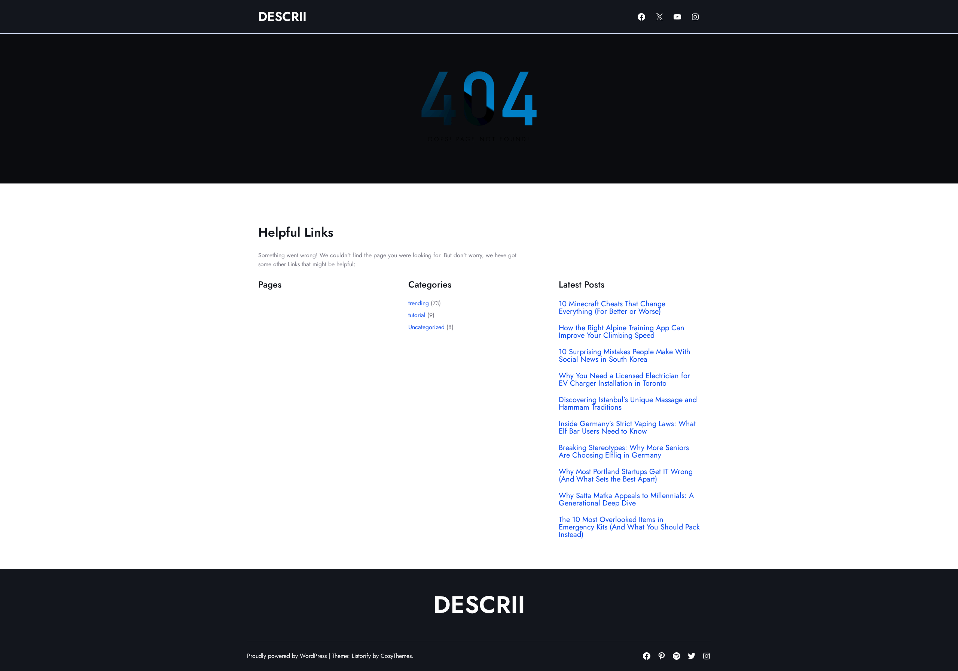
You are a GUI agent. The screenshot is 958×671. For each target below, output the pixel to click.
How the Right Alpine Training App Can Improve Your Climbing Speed (621, 331)
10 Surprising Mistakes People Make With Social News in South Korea (624, 355)
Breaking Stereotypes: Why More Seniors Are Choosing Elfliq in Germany (624, 451)
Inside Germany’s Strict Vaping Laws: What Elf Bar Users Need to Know (627, 427)
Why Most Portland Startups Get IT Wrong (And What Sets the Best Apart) (626, 475)
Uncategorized (426, 327)
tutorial (416, 315)
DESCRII (282, 16)
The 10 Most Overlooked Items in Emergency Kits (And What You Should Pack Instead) (629, 527)
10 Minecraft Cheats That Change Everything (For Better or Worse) (612, 307)
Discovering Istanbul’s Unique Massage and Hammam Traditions (628, 403)
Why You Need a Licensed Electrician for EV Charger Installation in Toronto (624, 379)
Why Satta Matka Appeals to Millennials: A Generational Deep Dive (626, 499)
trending (418, 303)
